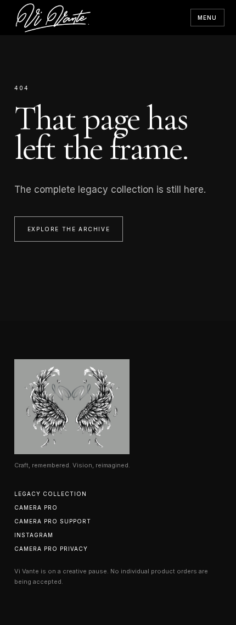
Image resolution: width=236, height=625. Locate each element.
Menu (207, 17)
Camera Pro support (52, 521)
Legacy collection (50, 493)
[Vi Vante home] (53, 17)
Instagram (33, 535)
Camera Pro (36, 507)
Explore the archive (68, 229)
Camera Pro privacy (51, 548)
